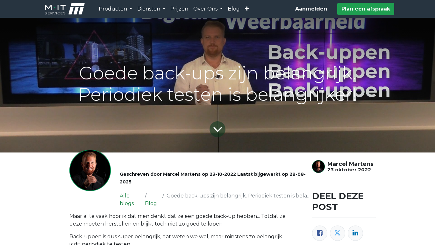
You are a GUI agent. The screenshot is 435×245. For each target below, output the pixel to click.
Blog (151, 203)
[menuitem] (179, 9)
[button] (247, 9)
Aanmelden (311, 9)
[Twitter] (337, 233)
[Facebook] (319, 233)
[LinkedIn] (355, 233)
